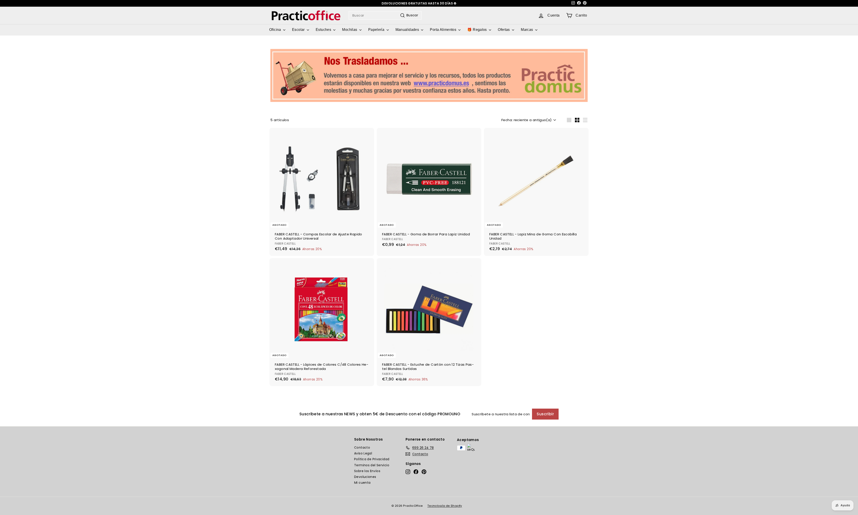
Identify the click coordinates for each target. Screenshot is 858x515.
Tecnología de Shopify (444, 506)
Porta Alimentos (443, 30)
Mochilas (350, 30)
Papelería (376, 30)
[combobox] (385, 15)
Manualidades (407, 30)
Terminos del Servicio (371, 465)
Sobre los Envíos (367, 471)
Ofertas (504, 30)
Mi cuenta (362, 482)
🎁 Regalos (477, 30)
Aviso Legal (363, 453)
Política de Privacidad (371, 459)
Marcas (527, 30)
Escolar (299, 30)
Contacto (362, 447)
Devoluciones (365, 477)
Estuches (324, 30)
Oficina (275, 30)
